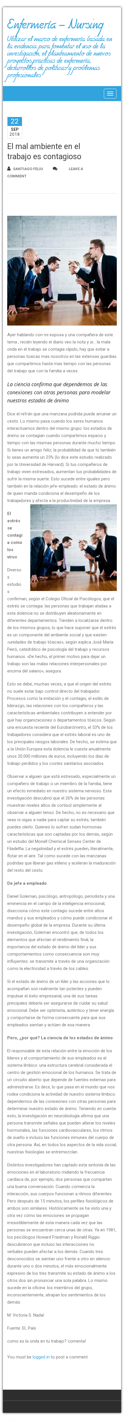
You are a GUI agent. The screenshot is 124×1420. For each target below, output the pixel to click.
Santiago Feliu (28, 169)
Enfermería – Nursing (55, 27)
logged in (41, 1357)
